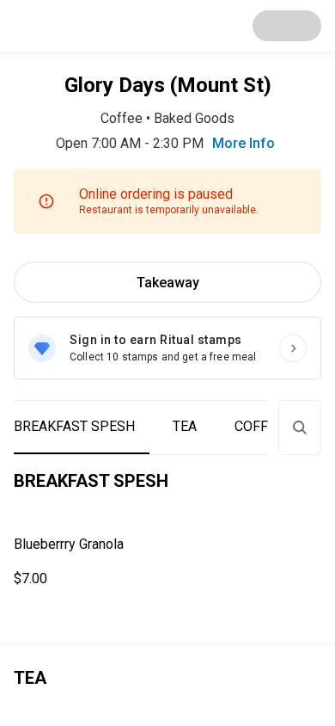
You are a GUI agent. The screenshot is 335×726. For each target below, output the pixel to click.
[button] (167, 561)
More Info (243, 143)
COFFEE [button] (258, 426)
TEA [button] (185, 426)
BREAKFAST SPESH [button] (74, 426)
